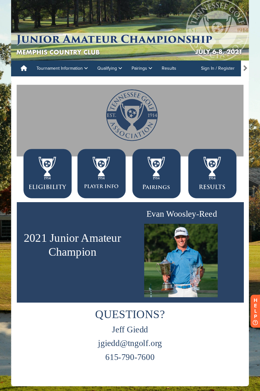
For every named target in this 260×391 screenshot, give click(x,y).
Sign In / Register (218, 68)
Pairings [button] (140, 68)
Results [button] (169, 68)
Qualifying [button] (107, 68)
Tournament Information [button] (60, 68)
